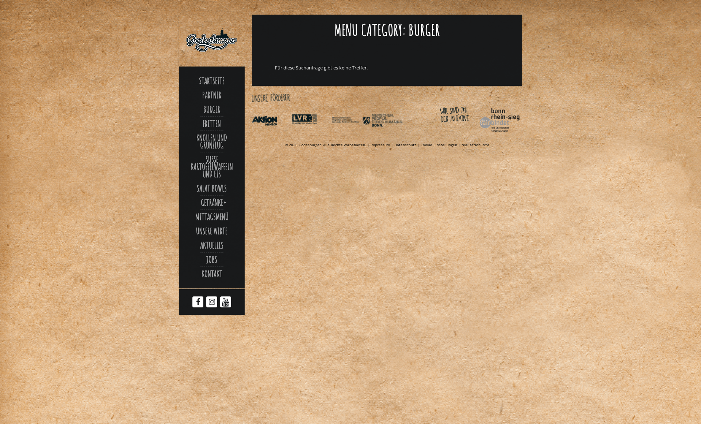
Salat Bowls (212, 188)
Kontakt (212, 273)
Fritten (212, 123)
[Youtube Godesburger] (226, 303)
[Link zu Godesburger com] (212, 40)
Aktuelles (211, 245)
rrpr (486, 144)
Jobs (211, 259)
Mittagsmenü (212, 216)
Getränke (212, 202)
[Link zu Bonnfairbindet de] (466, 133)
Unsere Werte (211, 231)
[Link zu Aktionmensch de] (271, 133)
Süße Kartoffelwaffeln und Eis (212, 166)
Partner (211, 95)
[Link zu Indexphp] (351, 133)
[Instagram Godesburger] (212, 302)
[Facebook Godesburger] (198, 302)
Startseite (212, 80)
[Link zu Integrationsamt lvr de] (311, 133)
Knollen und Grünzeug (211, 141)
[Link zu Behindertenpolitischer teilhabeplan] (390, 133)
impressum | (382, 144)
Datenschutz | (407, 144)
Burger (211, 109)
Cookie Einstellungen (439, 144)
